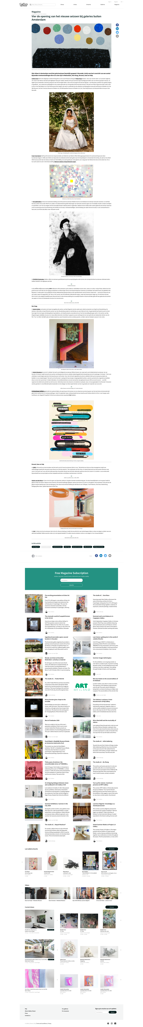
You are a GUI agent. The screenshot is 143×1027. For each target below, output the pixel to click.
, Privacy (49, 1023)
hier (70, 395)
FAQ (26, 1009)
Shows (62, 4)
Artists (75, 4)
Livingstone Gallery (38, 391)
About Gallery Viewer (30, 1011)
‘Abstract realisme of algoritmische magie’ (65, 161)
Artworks (88, 4)
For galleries (65, 1009)
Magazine (116, 4)
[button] (117, 24)
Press (26, 1013)
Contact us (27, 1015)
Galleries (102, 4)
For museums (65, 1011)
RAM (50, 288)
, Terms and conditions (41, 1023)
